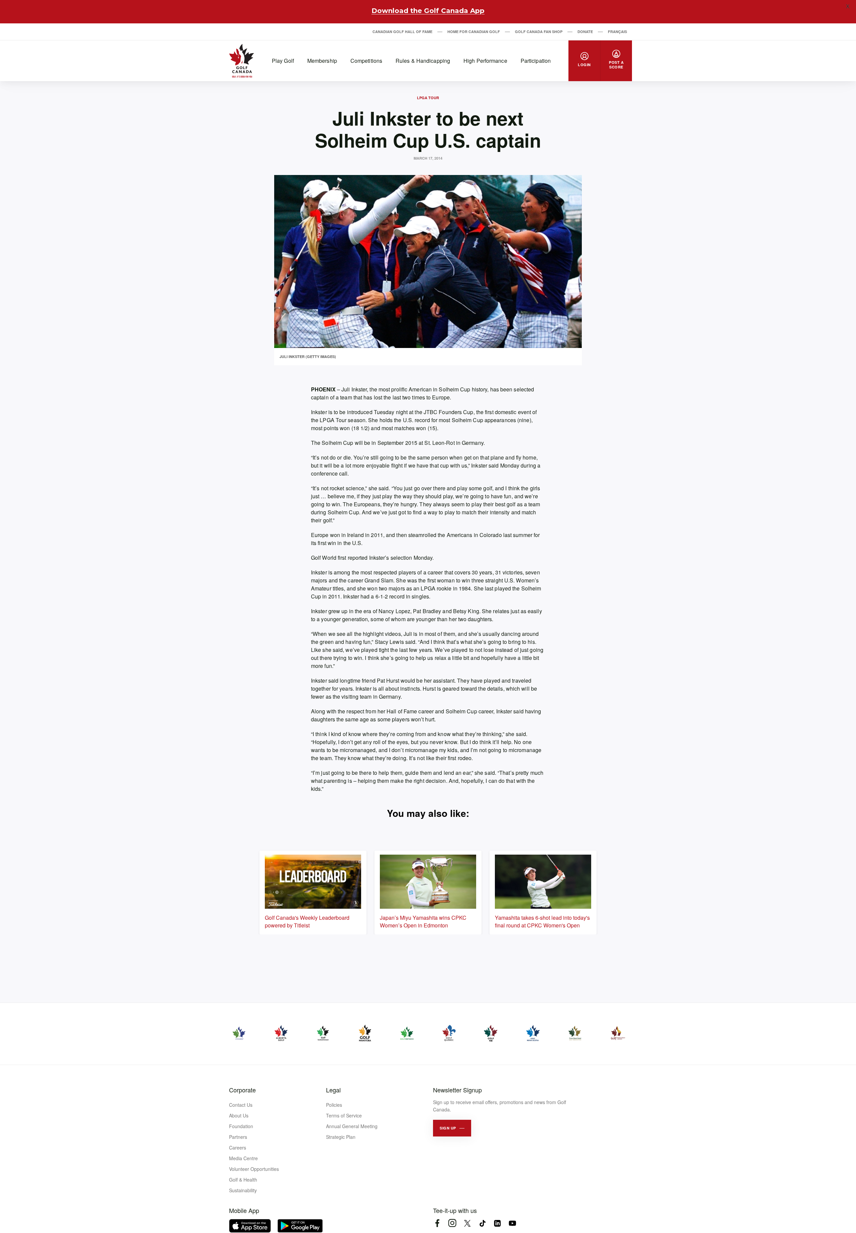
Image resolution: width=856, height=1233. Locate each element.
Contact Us (240, 1104)
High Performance (485, 60)
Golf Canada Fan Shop (538, 31)
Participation (536, 60)
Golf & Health (243, 1179)
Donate (585, 31)
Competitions (366, 60)
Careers (237, 1147)
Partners (238, 1136)
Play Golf (283, 60)
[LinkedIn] (497, 1223)
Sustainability (243, 1190)
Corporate (242, 1089)
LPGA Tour (428, 97)
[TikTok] (482, 1223)
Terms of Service (344, 1115)
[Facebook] (437, 1223)
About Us (238, 1115)
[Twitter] (467, 1223)
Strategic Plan (340, 1136)
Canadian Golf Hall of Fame (402, 31)
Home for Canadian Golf (473, 31)
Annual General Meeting (352, 1126)
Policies (334, 1104)
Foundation (241, 1126)
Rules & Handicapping (423, 60)
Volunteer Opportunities (254, 1169)
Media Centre (243, 1158)
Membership (322, 60)
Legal (333, 1089)
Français (617, 31)
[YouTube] (512, 1223)
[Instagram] (452, 1223)
